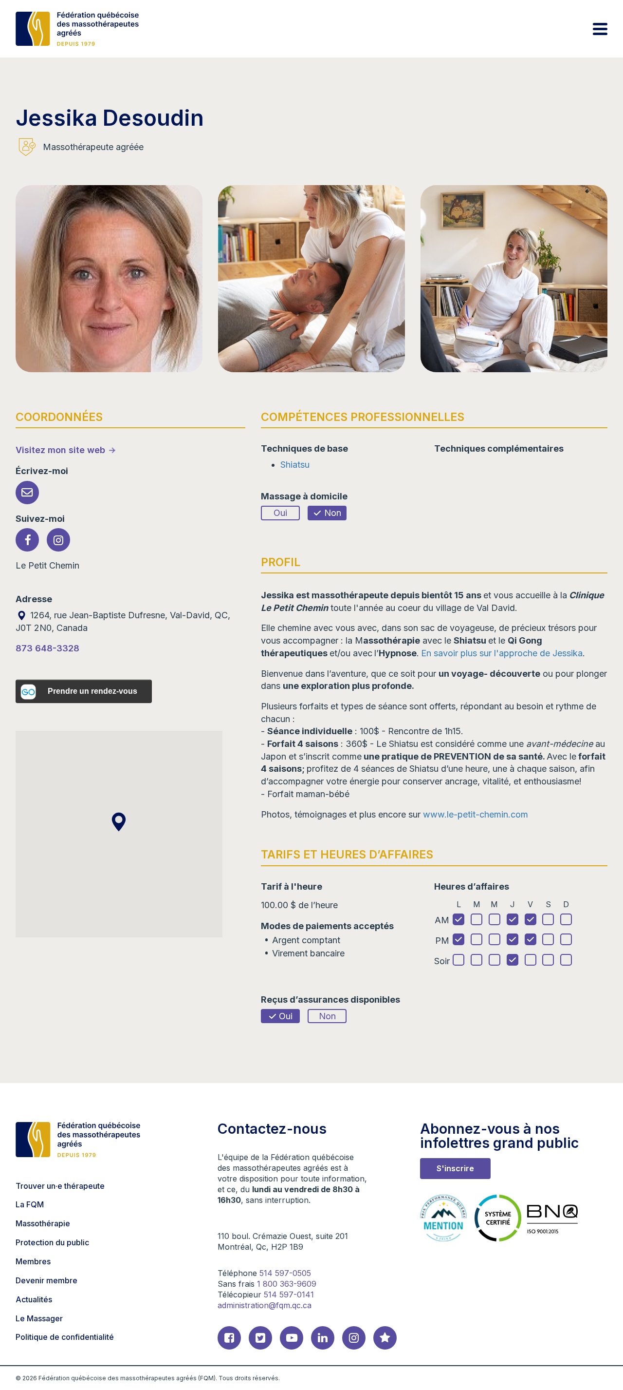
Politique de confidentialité (65, 1337)
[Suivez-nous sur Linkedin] (322, 1338)
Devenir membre (46, 1280)
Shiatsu (295, 464)
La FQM (30, 1204)
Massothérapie (43, 1223)
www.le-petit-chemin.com (475, 814)
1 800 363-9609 (286, 1284)
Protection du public (52, 1242)
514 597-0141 (289, 1294)
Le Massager (39, 1318)
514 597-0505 (285, 1273)
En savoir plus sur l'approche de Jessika (502, 653)
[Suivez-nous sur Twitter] (260, 1338)
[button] (119, 822)
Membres (33, 1261)
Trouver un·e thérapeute (60, 1186)
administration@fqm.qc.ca (265, 1305)
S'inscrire (455, 1168)
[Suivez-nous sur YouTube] (291, 1338)
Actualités (34, 1299)
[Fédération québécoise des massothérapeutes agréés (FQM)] (77, 29)
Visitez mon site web (60, 450)
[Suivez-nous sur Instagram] (354, 1338)
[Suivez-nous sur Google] (385, 1338)
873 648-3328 (47, 648)
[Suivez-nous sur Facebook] (229, 1338)
